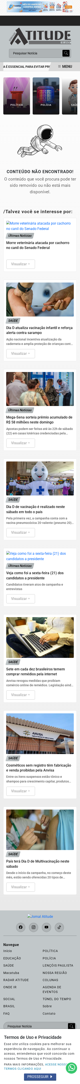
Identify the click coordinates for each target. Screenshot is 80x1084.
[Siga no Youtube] (46, 927)
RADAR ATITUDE (16, 980)
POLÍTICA (50, 951)
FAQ (6, 1013)
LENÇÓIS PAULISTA (58, 965)
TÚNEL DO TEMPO (57, 999)
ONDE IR (10, 987)
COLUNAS (50, 980)
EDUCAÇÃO (12, 958)
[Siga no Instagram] (33, 927)
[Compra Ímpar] (40, 6)
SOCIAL (9, 999)
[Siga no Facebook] (20, 927)
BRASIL (9, 1006)
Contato (49, 1013)
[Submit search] (66, 53)
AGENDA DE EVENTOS (52, 989)
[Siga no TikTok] (59, 927)
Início (7, 951)
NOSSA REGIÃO (55, 973)
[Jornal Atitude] (40, 36)
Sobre (47, 1006)
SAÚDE (8, 965)
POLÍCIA (49, 958)
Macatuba (11, 973)
